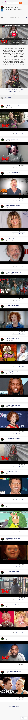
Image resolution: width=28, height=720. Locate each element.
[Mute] (25, 38)
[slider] (13, 38)
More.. (23, 133)
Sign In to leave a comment (10, 97)
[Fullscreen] (27, 38)
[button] (14, 31)
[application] (14, 32)
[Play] (0, 38)
